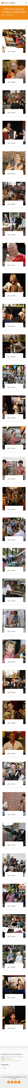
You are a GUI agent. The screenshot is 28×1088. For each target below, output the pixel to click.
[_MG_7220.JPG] (14, 956)
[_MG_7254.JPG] (14, 346)
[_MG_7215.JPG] (14, 834)
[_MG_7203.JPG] (14, 682)
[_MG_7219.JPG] (14, 926)
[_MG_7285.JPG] (14, 71)
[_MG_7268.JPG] (14, 163)
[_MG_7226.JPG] (14, 1017)
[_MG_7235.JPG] (14, 498)
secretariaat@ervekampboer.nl (12, 1060)
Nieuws (4, 1067)
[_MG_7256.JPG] (14, 315)
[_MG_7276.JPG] (14, 102)
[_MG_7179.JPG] (14, 621)
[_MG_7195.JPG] (14, 41)
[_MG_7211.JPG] (14, 773)
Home (3, 15)
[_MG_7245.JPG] (14, 559)
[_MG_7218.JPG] (14, 895)
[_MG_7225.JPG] (14, 987)
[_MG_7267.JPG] (14, 132)
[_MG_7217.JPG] (14, 865)
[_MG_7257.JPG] (14, 285)
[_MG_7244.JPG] (14, 468)
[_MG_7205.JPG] (14, 743)
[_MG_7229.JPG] (14, 529)
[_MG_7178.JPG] (14, 651)
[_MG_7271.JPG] (14, 254)
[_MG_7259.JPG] (14, 407)
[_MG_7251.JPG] (14, 376)
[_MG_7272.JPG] (14, 224)
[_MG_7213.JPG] (14, 804)
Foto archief (9, 15)
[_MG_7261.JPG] (14, 437)
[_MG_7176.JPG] (14, 590)
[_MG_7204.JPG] (14, 712)
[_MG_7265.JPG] (14, 193)
